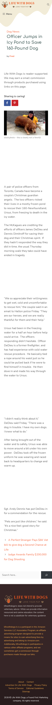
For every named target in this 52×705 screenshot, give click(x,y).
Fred (12, 56)
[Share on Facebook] (7, 103)
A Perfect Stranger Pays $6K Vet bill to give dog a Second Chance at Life (26, 544)
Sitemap (26, 691)
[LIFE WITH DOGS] (18, 4)
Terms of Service (16, 688)
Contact (30, 682)
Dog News (13, 31)
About (21, 682)
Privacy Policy (40, 685)
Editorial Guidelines (35, 688)
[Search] (46, 575)
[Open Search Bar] (48, 4)
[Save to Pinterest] (15, 103)
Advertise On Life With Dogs (18, 685)
